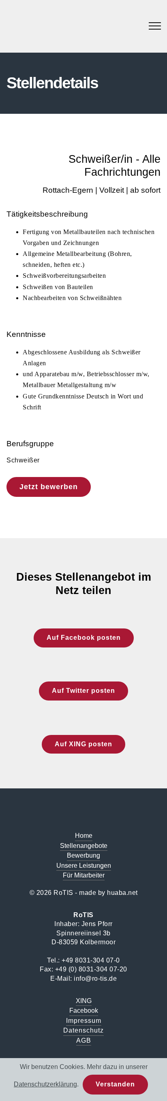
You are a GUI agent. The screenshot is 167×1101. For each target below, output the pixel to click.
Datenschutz (83, 1030)
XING (84, 1000)
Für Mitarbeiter (84, 875)
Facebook (83, 1010)
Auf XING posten (83, 744)
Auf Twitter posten (83, 690)
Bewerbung (83, 855)
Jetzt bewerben (48, 487)
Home (83, 835)
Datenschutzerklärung (45, 1084)
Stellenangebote (83, 845)
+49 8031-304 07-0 (91, 960)
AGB (83, 1040)
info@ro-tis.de (95, 978)
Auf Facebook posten (84, 637)
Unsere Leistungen (83, 865)
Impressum (83, 1020)
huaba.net (122, 892)
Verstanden (115, 1084)
